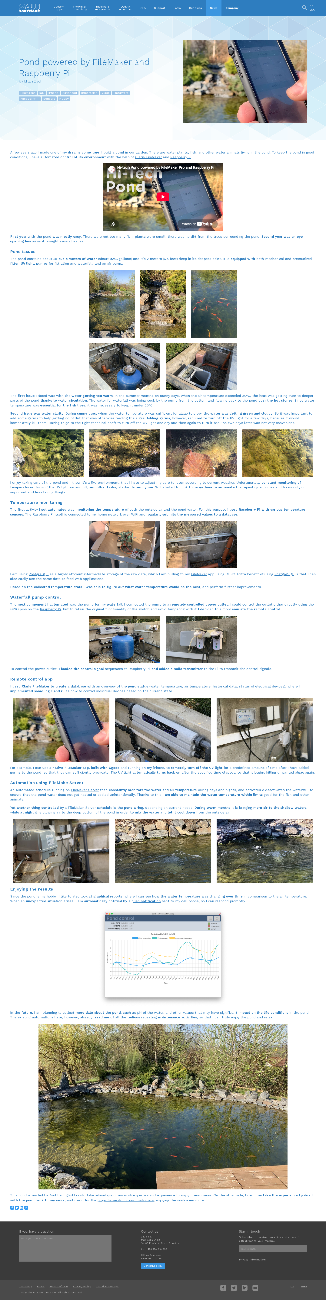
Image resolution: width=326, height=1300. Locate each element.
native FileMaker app (70, 768)
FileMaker (27, 93)
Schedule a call (153, 1265)
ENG (312, 9)
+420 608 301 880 (151, 1258)
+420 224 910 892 (156, 1249)
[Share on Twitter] (17, 1208)
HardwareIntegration (102, 8)
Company (232, 7)
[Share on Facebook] (12, 1208)
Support (159, 7)
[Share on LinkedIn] (21, 1208)
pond (119, 152)
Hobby (64, 98)
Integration (89, 93)
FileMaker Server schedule (90, 808)
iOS (41, 93)
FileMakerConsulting (80, 8)
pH (139, 1012)
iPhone (53, 93)
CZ (311, 6)
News (214, 7)
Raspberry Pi (29, 98)
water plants (177, 152)
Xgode (114, 768)
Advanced (69, 93)
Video (105, 93)
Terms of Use (59, 1286)
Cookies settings (107, 1286)
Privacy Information (252, 1259)
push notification (146, 901)
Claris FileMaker (148, 157)
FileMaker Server (85, 790)
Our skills (195, 7)
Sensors (49, 98)
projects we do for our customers (126, 1200)
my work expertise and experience (146, 1195)
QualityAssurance (125, 8)
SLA (143, 7)
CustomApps (59, 8)
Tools (177, 7)
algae (183, 413)
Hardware (121, 93)
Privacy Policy (82, 1286)
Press (41, 1286)
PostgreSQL (38, 574)
